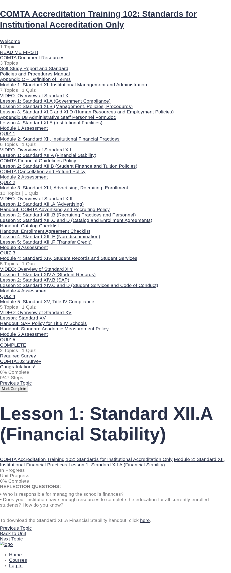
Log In (16, 565)
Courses (18, 560)
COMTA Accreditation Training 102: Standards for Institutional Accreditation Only (86, 459)
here (145, 520)
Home (15, 554)
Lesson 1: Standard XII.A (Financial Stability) (117, 464)
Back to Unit (13, 533)
